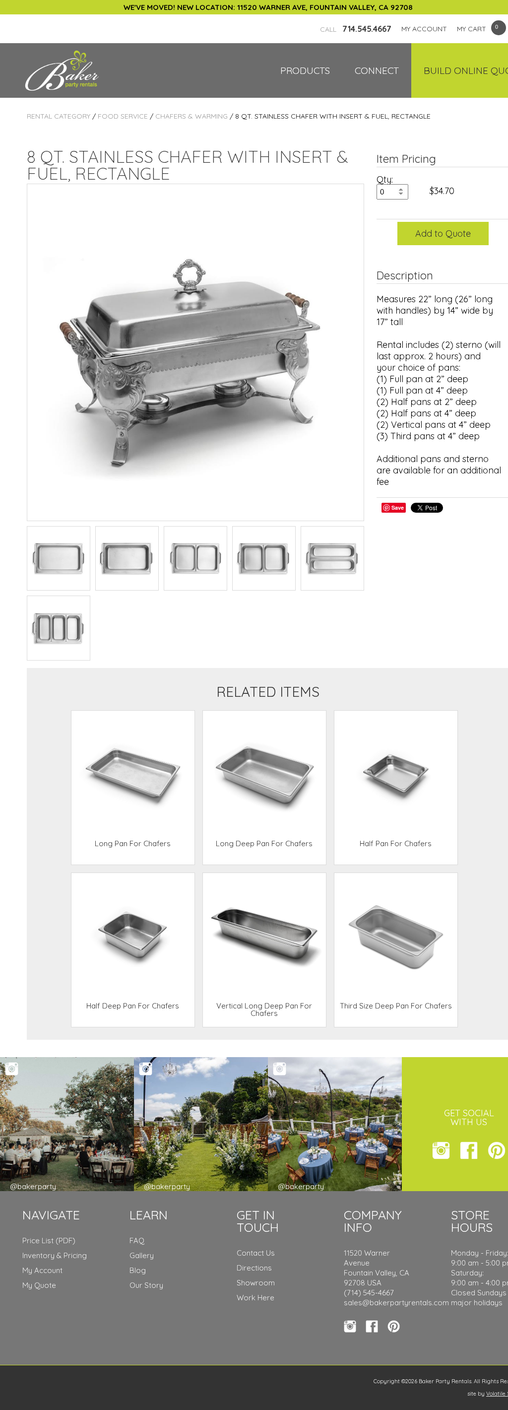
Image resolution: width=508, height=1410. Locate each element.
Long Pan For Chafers (133, 843)
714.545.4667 (355, 29)
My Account (42, 1270)
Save (397, 507)
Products (305, 70)
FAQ (136, 1240)
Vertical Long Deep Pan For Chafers (264, 1009)
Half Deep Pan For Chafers (132, 1005)
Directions (254, 1268)
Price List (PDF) (48, 1240)
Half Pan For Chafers (396, 843)
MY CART (471, 28)
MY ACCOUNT (424, 28)
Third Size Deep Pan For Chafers (396, 1005)
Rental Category (58, 116)
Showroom (256, 1282)
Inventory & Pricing (54, 1255)
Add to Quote (443, 233)
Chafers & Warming (191, 116)
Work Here (255, 1297)
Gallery (141, 1255)
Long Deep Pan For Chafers (264, 843)
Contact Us (256, 1253)
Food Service (123, 116)
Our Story (146, 1285)
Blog (137, 1270)
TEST (58, 558)
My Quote (39, 1285)
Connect (377, 70)
